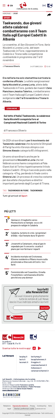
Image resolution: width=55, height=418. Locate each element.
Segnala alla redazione (20, 406)
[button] (49, 15)
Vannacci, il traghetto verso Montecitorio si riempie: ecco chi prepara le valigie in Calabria (26, 223)
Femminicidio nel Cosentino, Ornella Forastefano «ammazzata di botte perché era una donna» (28, 275)
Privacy (32, 406)
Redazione (7, 406)
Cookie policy (41, 406)
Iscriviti (45, 307)
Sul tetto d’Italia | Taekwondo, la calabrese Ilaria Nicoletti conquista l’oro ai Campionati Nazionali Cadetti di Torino (27, 119)
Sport (15, 13)
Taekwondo (36, 190)
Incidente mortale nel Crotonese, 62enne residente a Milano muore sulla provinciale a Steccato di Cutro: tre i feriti (29, 260)
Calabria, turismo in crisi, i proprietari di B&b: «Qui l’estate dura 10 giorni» (28, 234)
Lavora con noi (40, 409)
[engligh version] (8, 5)
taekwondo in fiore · (19, 190)
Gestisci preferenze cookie (24, 409)
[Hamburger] (4, 5)
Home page (7, 13)
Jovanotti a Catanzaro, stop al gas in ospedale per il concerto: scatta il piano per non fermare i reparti (28, 246)
